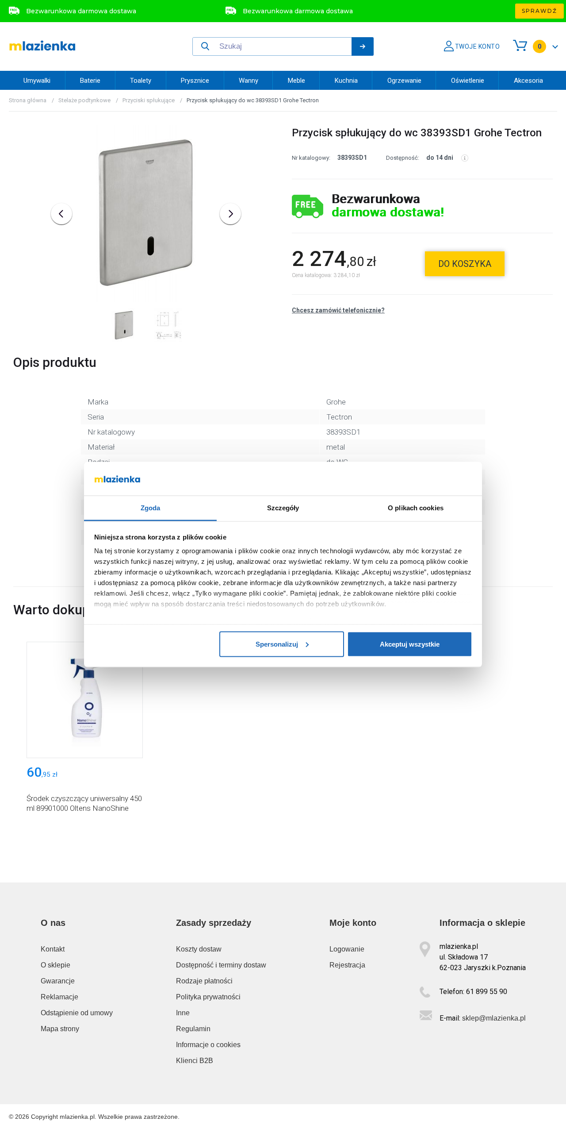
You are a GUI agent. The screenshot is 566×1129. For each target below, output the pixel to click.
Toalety (140, 81)
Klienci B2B (194, 1060)
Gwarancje (58, 981)
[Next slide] (230, 213)
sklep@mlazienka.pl (494, 1018)
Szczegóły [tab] (283, 508)
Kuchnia (346, 81)
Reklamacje (59, 997)
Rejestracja (347, 965)
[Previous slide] (61, 213)
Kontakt (53, 949)
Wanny (248, 81)
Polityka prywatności (208, 997)
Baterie (90, 81)
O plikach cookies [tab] (416, 508)
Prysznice (195, 81)
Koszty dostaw (199, 949)
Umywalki (36, 81)
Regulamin (193, 1029)
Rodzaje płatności (204, 981)
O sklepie (55, 965)
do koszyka (464, 263)
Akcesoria (528, 81)
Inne (183, 1013)
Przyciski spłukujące (148, 100)
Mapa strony (60, 1029)
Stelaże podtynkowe (84, 100)
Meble (296, 81)
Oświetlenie (467, 81)
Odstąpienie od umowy (77, 1013)
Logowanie (346, 949)
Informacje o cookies (208, 1044)
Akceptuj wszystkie (410, 643)
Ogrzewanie (404, 81)
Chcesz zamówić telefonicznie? (338, 310)
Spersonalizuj (277, 643)
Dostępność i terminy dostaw (221, 965)
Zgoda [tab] (151, 508)
